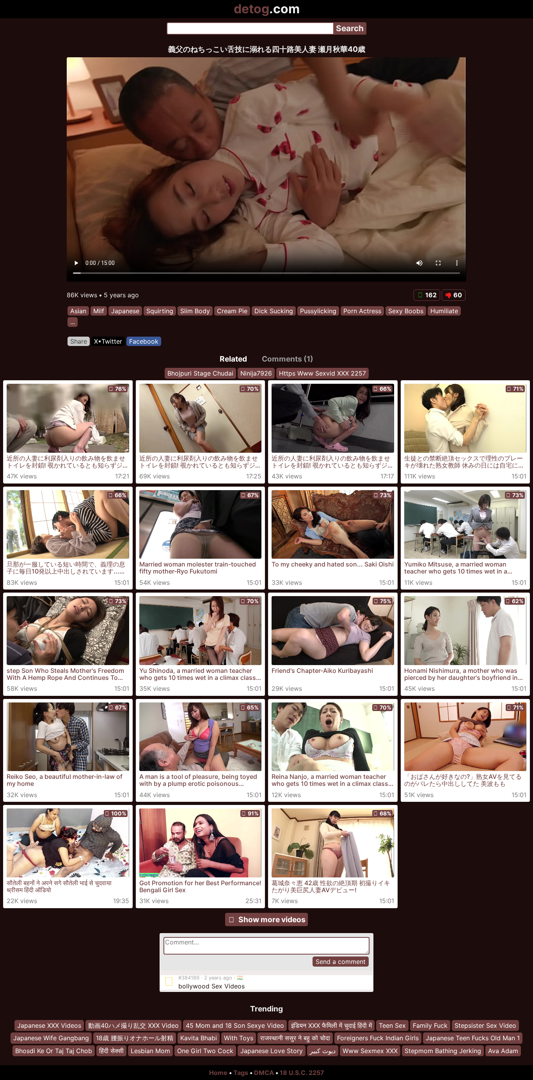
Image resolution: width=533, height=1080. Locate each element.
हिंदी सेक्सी (111, 1051)
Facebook (143, 341)
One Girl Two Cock (205, 1051)
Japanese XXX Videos (49, 1025)
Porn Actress (362, 311)
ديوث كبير (323, 1051)
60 (457, 295)
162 (431, 295)
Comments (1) (287, 359)
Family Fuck (430, 1025)
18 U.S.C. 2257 (302, 1072)
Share (78, 341)
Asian (78, 311)
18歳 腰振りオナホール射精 (134, 1038)
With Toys (238, 1038)
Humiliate (444, 311)
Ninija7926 (256, 373)
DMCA (264, 1072)
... (72, 322)
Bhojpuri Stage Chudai (200, 373)
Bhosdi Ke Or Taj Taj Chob (53, 1051)
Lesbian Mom (150, 1051)
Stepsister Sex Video (485, 1025)
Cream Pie (232, 311)
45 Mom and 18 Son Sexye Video (235, 1025)
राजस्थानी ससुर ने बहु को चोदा (295, 1038)
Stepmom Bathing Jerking (443, 1051)
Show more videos (272, 919)
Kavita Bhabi (198, 1038)
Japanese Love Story (271, 1051)
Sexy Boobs (405, 311)
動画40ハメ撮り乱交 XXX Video (133, 1025)
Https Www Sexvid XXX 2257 (322, 373)
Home (218, 1072)
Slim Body (195, 311)
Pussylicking (318, 311)
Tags (240, 1072)
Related (233, 359)
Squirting (159, 311)
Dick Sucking (273, 311)
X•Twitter (108, 341)
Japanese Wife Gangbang (51, 1038)
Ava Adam (503, 1051)
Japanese (125, 311)
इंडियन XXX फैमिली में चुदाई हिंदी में (331, 1025)
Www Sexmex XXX (370, 1051)
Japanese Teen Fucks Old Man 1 (473, 1038)
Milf (98, 311)
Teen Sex (392, 1025)
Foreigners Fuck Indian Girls (378, 1038)
